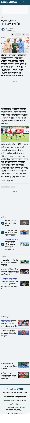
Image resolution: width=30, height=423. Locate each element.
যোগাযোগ (7, 400)
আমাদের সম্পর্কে (16, 400)
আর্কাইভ (12, 404)
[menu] (27, 2)
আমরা (24, 400)
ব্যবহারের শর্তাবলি (21, 397)
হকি (13, 187)
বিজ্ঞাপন (18, 404)
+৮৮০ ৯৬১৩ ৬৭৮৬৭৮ (16, 413)
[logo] (9, 2)
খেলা (2, 17)
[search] (24, 2)
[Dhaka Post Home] (15, 389)
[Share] (12, 34)
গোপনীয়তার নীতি (9, 397)
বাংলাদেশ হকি (6, 187)
